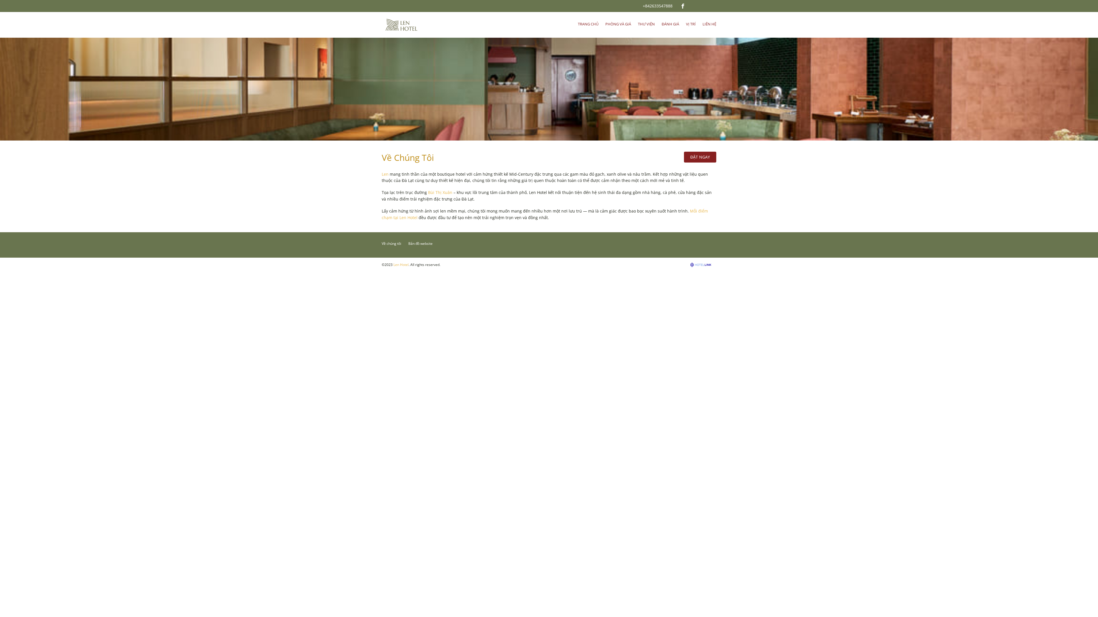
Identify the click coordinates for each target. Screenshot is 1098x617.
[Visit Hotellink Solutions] (703, 264)
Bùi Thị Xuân (440, 192)
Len (385, 174)
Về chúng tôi (391, 243)
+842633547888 (658, 6)
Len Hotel (401, 264)
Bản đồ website (420, 243)
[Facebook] (682, 6)
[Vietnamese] (702, 5)
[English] (694, 5)
